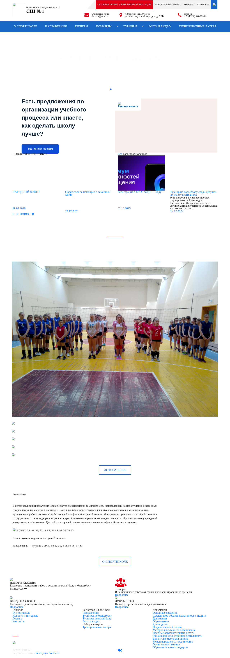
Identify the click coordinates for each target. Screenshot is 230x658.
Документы (160, 618)
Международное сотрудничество (173, 641)
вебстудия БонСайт (47, 653)
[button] (111, 89)
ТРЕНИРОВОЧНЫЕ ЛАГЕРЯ (197, 26)
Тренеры (81, 26)
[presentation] (17, 59)
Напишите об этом (40, 148)
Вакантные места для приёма (170, 638)
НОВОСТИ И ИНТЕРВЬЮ (167, 4)
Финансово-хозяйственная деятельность (177, 635)
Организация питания (166, 644)
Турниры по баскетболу (97, 615)
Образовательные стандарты (170, 647)
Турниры (130, 26)
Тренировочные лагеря (97, 627)
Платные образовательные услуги (173, 632)
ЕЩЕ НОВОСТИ (23, 214)
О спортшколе (25, 26)
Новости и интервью (25, 615)
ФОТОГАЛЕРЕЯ (115, 470)
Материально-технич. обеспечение (174, 630)
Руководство (160, 624)
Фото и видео (160, 26)
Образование (161, 621)
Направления (56, 26)
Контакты (203, 4)
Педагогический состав (167, 627)
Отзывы (188, 4)
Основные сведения (165, 612)
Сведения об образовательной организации (124, 4)
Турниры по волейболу (97, 618)
